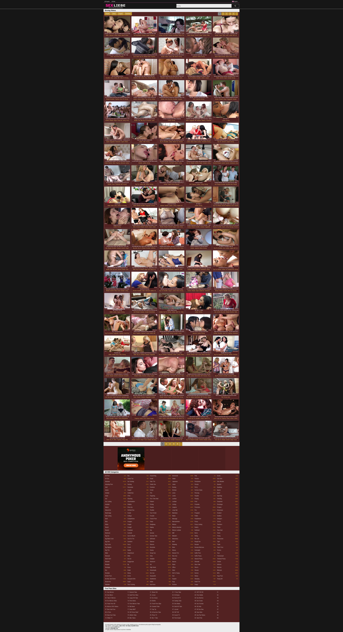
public (208, 35)
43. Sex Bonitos (199, 598)
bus (128, 476)
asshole (215, 163)
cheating (129, 498)
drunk (149, 56)
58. (218, 612)
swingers (219, 519)
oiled (173, 570)
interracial (177, 78)
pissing (197, 498)
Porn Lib (182, 53)
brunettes (108, 78)
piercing (153, 78)
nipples (174, 559)
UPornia (209, 95)
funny (151, 521)
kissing (118, 56)
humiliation (175, 35)
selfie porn (198, 553)
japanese (111, 35)
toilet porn (220, 547)
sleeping (203, 120)
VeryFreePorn (127, 53)
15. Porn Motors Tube (133, 603)
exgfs (129, 581)
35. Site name (176, 603)
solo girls (219, 478)
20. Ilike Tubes (131, 618)
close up (129, 507)
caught (129, 490)
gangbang (152, 524)
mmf (122, 184)
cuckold (223, 163)
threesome (208, 120)
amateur (161, 35)
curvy (231, 290)
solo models (220, 481)
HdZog (210, 74)
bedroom (107, 533)
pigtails (197, 496)
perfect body (198, 490)
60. (218, 618)
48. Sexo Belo (198, 612)
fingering (153, 56)
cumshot (197, 35)
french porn (126, 333)
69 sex (107, 478)
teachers (219, 524)
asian (112, 56)
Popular (108, 13)
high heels (153, 567)
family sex (153, 484)
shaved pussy (198, 559)
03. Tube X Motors (110, 598)
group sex (119, 120)
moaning (177, 184)
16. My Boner (131, 606)
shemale (197, 561)
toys (115, 56)
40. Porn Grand (176, 618)
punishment (198, 519)
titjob (218, 544)
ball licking (108, 516)
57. (218, 609)
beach (188, 35)
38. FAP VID (175, 612)
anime (107, 490)
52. (218, 595)
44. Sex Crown (199, 601)
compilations (131, 519)
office (174, 567)
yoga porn (220, 576)
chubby (123, 269)
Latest (114, 13)
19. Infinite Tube (131, 615)
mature (119, 35)
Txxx (210, 53)
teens (144, 141)
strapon (219, 507)
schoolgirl (197, 550)
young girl (220, 579)
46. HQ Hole (198, 606)
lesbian (116, 35)
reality (196, 527)
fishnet (152, 501)
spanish (219, 484)
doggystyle (152, 35)
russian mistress (199, 547)
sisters (197, 573)
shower (176, 56)
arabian (107, 493)
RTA (116, 627)
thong (218, 536)
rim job (197, 539)
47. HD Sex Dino (199, 609)
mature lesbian (125, 35)
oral (173, 576)
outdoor (205, 35)
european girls (231, 269)
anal (135, 35)
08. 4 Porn (108, 612)
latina (227, 35)
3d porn (107, 476)
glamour (221, 290)
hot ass (152, 573)
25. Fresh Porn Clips (155, 603)
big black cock (229, 184)
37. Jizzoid (175, 609)
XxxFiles (236, 32)
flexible (152, 510)
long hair (175, 510)
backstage (108, 513)
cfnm (169, 439)
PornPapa (182, 74)
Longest (121, 13)
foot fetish (171, 163)
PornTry (182, 32)
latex (173, 493)
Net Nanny (128, 625)
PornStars (128, 13)
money (174, 550)
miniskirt (174, 536)
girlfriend (152, 539)
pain (196, 476)
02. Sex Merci (109, 595)
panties (197, 478)
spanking (219, 487)
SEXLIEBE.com (114, 628)
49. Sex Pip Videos (200, 615)
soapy (196, 584)
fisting (227, 418)
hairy (224, 248)
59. (218, 615)
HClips (182, 95)
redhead (199, 120)
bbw (142, 120)
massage (231, 226)
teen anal (219, 530)
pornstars (181, 141)
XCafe (210, 32)
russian (197, 544)
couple (220, 35)
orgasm (119, 312)
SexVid (128, 95)
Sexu (156, 74)
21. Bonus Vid (153, 592)
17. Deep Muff (131, 609)
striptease (220, 510)
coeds (129, 513)
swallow (219, 516)
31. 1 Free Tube (176, 592)
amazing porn (109, 484)
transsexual (220, 556)
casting (129, 484)
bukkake (107, 584)
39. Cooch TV (176, 615)
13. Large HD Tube (132, 598)
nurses (174, 561)
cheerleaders (131, 501)
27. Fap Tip (153, 609)
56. (218, 606)
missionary (207, 354)
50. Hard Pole (198, 618)
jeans (174, 484)
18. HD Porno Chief (132, 612)
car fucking (130, 481)
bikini (107, 418)
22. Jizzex (153, 595)
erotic (129, 576)
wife (178, 397)
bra (106, 570)
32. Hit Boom (176, 595)
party (196, 487)
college (129, 516)
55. (218, 603)
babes (107, 35)
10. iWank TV (108, 618)
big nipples (139, 35)
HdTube (155, 53)
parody (197, 484)
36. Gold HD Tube (177, 606)
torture (219, 550)
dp (128, 564)
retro (196, 533)
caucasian (130, 487)
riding (196, 536)
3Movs (155, 95)
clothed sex (130, 510)
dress (129, 567)
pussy (146, 78)
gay (151, 530)
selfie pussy (198, 556)
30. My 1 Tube (154, 618)
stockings (220, 504)
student (219, 513)
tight (218, 541)
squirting (219, 496)
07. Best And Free (110, 609)
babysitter (163, 78)
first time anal (154, 498)
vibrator (122, 56)
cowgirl (147, 35)
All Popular (107, 1)
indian (236, 163)
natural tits (181, 35)
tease (218, 527)
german (152, 533)
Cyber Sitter (122, 625)
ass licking (108, 501)
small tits (178, 312)
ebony (114, 163)
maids (174, 516)
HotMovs (128, 74)
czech (129, 547)
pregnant (197, 513)
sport (218, 493)
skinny (196, 576)
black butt (108, 559)
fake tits (152, 481)
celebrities (135, 78)
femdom (166, 205)
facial (113, 184)
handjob (229, 78)
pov (181, 439)
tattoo (121, 78)
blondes (194, 78)
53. (218, 598)
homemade (171, 78)
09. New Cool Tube (110, 615)
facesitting (153, 476)
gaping (152, 527)
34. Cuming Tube (176, 601)
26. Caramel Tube (155, 606)
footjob (152, 516)
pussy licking (198, 524)
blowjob (144, 35)
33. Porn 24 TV (176, 598)
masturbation (166, 248)
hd (236, 35)
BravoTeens (127, 32)
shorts (196, 567)
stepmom (219, 501)
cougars (174, 226)
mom (229, 397)
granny (181, 226)
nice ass (174, 556)
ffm (151, 493)
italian (174, 478)
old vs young (176, 573)
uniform (219, 564)
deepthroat (228, 205)
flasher (152, 507)
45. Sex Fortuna (199, 603)
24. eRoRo (153, 601)
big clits (107, 541)
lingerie (207, 78)
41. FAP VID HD (199, 592)
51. (218, 592)
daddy (129, 550)
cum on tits (130, 539)
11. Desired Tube (132, 592)
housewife (126, 375)
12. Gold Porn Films (132, 595)
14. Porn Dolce (131, 601)
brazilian (149, 120)
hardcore (224, 141)
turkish (219, 561)
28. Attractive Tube (155, 612)
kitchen (174, 490)
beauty (209, 397)
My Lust (236, 74)
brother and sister (110, 579)
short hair (197, 564)
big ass (107, 536)
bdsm (106, 524)
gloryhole (152, 547)
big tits (141, 56)
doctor (129, 559)
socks (218, 476)
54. (218, 601)
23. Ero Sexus (154, 598)
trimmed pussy (221, 559)
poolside (197, 504)
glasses (152, 544)
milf (234, 35)
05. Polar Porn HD (110, 603)
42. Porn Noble (199, 595)
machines (174, 513)
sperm (219, 490)
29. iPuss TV (153, 615)
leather (174, 498)
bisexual (138, 226)
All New (113, 1)
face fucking (131, 584)
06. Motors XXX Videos (111, 606)
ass (106, 498)
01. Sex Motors (109, 592)
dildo (128, 556)
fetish (224, 35)
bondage (107, 567)
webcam (219, 570)
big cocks (165, 35)
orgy (173, 581)
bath (139, 78)
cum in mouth (131, 536)
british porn (108, 576)
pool (196, 501)
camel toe (225, 333)
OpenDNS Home (135, 625)
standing (219, 498)
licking (142, 78)
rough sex (198, 541)
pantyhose (198, 481)
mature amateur (221, 56)
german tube (153, 536)
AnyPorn (236, 53)
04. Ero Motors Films (111, 601)
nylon (173, 564)
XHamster (155, 32)
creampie (170, 35)
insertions (152, 584)
